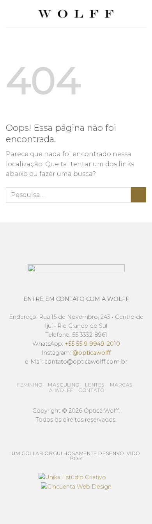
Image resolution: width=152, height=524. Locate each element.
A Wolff (61, 390)
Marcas (121, 385)
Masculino (64, 385)
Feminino (30, 385)
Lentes (95, 385)
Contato (91, 390)
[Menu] (10, 13)
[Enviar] (138, 194)
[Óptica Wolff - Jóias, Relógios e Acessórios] (76, 13)
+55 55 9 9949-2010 (92, 343)
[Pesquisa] (143, 13)
